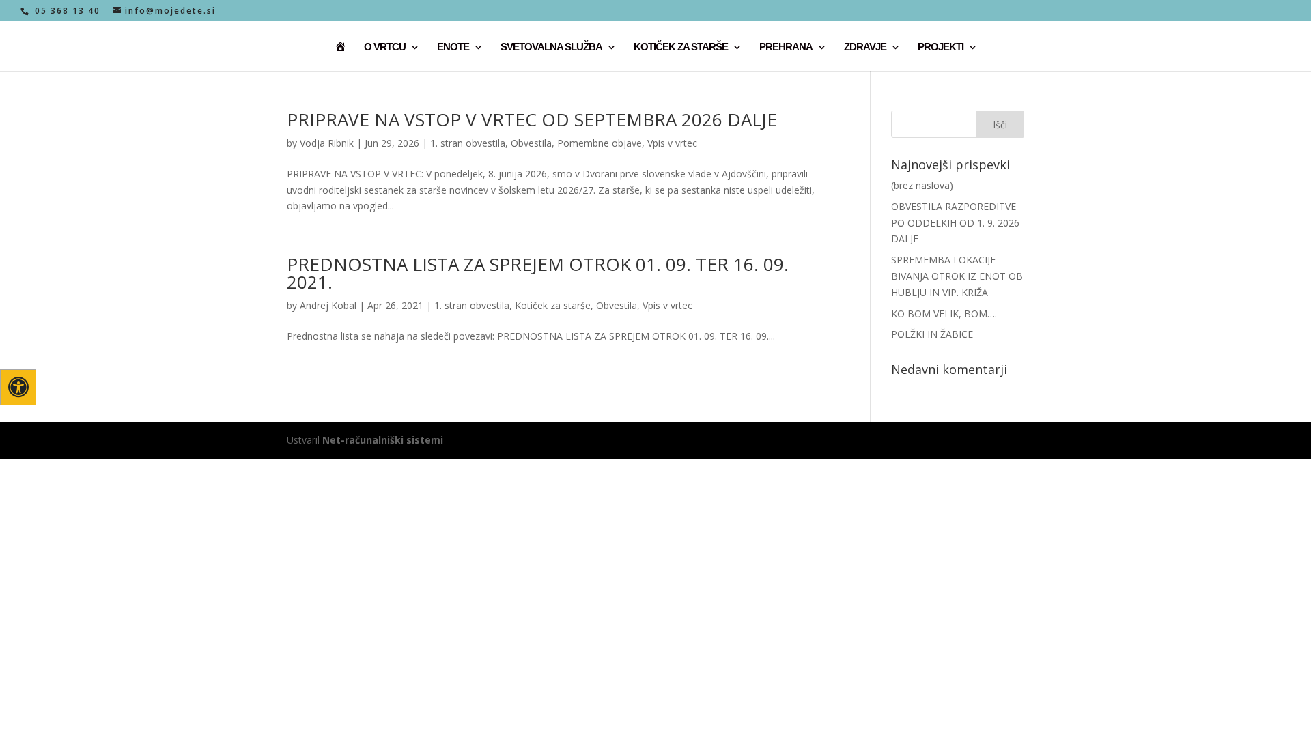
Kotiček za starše (553, 305)
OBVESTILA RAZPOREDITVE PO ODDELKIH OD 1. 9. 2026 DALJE (955, 223)
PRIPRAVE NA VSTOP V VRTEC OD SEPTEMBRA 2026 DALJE (532, 119)
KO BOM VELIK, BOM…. (944, 313)
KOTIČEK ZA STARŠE (681, 47)
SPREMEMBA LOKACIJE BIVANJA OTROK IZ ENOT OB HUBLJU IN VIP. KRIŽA (957, 276)
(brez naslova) (922, 185)
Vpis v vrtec (672, 142)
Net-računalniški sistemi (382, 439)
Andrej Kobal (328, 305)
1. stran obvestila (467, 142)
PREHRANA (786, 47)
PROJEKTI (940, 47)
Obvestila (531, 142)
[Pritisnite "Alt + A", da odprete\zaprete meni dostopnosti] (18, 387)
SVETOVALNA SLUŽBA (551, 47)
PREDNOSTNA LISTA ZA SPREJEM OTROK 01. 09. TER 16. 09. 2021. (538, 273)
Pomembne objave (599, 142)
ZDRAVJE (865, 47)
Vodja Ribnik (327, 142)
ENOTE (453, 47)
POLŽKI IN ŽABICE (932, 334)
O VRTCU (385, 47)
